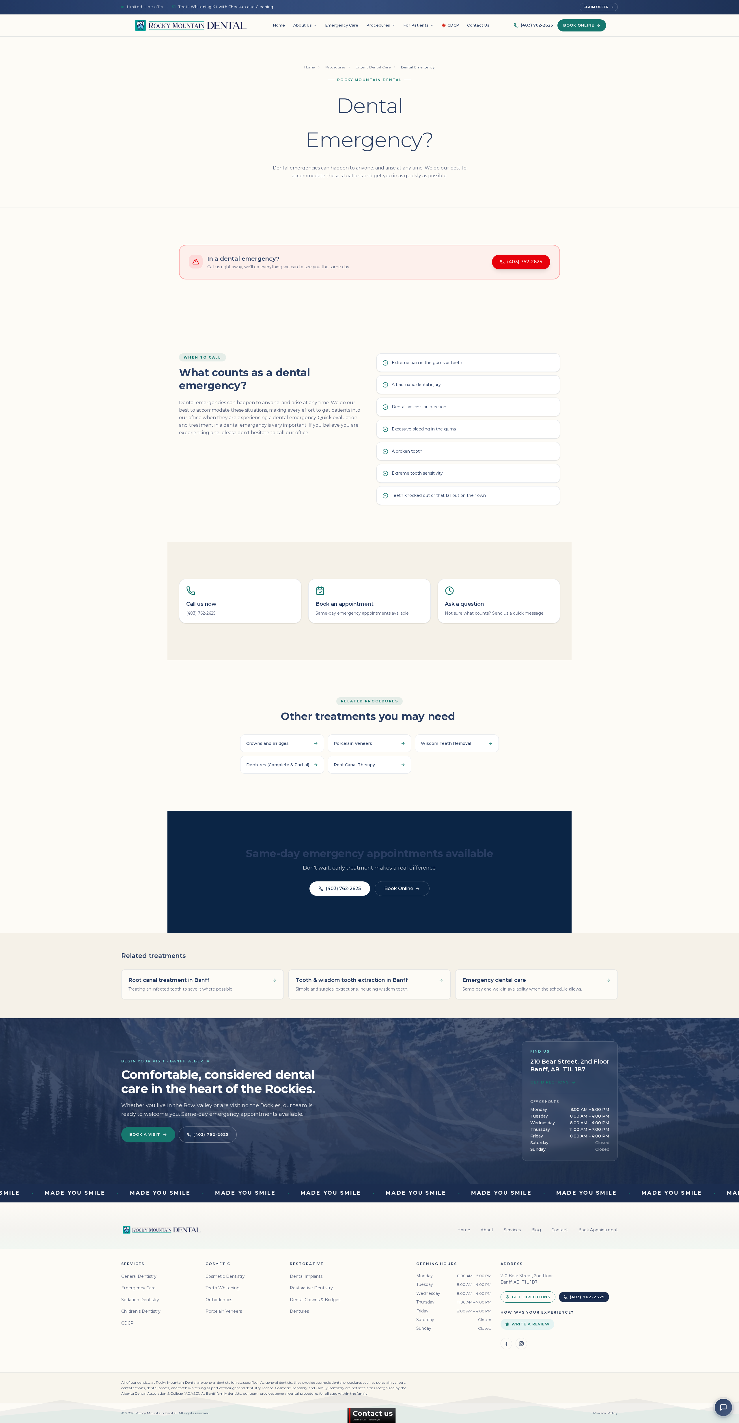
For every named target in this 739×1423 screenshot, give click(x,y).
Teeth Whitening (223, 1287)
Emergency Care (342, 25)
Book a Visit (144, 1134)
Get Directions (549, 1082)
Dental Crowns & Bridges (315, 1299)
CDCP (453, 25)
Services (512, 1229)
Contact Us (478, 25)
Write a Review (531, 1324)
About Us (302, 25)
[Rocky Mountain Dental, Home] (190, 25)
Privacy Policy (605, 1413)
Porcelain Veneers (224, 1311)
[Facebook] (506, 1343)
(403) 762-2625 (537, 25)
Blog (536, 1229)
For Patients (415, 25)
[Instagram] (521, 1343)
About (487, 1229)
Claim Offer (596, 7)
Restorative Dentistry (311, 1287)
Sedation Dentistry (140, 1299)
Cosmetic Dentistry (225, 1276)
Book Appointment (598, 1229)
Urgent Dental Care (373, 67)
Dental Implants (306, 1276)
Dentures (299, 1311)
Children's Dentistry (141, 1311)
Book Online (578, 25)
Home (279, 25)
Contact (559, 1229)
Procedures (378, 25)
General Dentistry (138, 1276)
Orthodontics (219, 1299)
